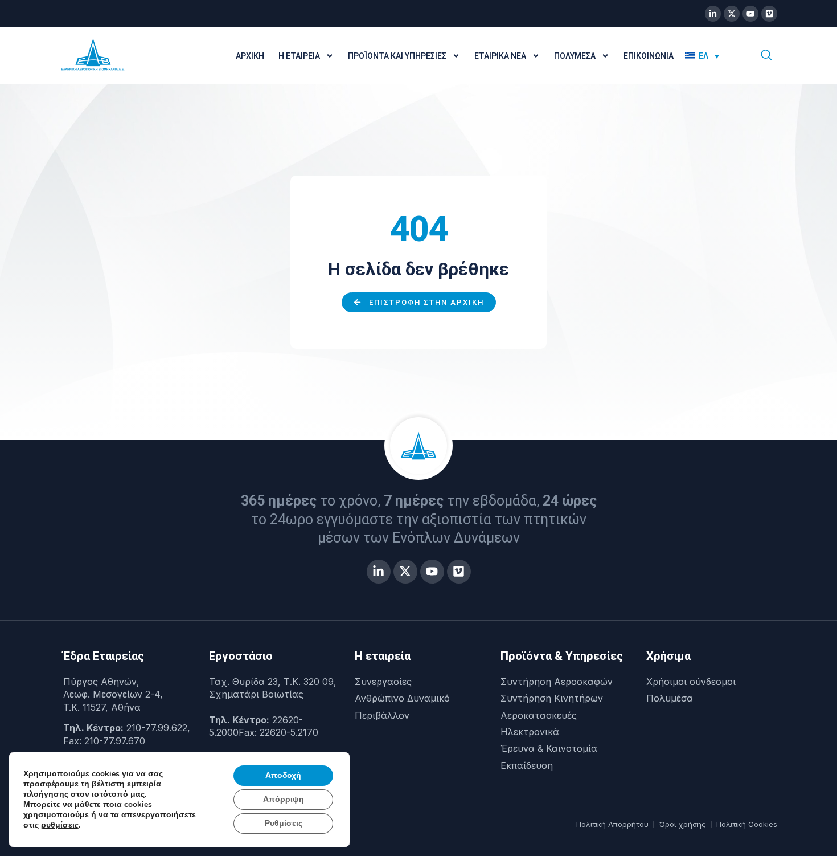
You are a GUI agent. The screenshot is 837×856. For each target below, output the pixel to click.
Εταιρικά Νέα (500, 55)
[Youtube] (750, 14)
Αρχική (250, 55)
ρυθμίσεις (60, 825)
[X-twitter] (732, 14)
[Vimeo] (769, 14)
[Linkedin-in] (713, 14)
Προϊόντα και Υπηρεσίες (397, 55)
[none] (710, 56)
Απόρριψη (283, 799)
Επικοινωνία (648, 55)
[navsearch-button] (766, 55)
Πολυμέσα (575, 55)
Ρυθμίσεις (283, 823)
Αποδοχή (283, 775)
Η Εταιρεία (299, 55)
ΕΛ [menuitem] (703, 55)
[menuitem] (702, 56)
